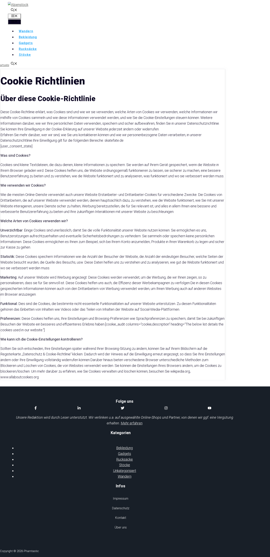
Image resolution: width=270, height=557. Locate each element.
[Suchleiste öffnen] (14, 10)
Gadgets (26, 43)
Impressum (120, 498)
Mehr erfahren (132, 423)
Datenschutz (120, 508)
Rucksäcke (28, 49)
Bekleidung (28, 37)
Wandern (26, 31)
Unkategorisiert (124, 471)
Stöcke (25, 55)
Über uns (121, 527)
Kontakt (120, 518)
